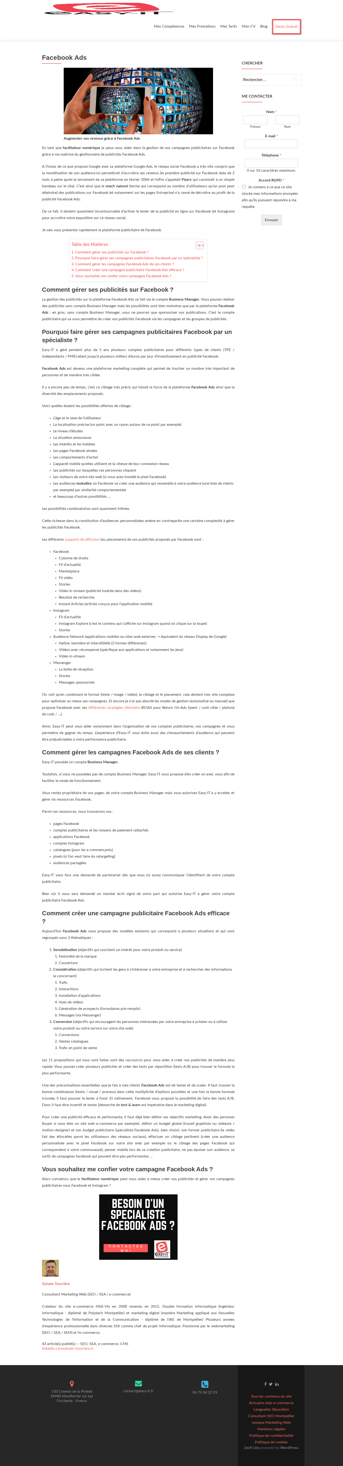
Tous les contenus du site (271, 1396)
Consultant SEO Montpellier (271, 1416)
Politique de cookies (271, 1442)
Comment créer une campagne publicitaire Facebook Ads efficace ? (129, 270)
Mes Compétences (169, 26)
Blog (263, 26)
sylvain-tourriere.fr (78, 1348)
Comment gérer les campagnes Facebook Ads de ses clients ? (124, 264)
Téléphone (271, 155)
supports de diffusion (82, 539)
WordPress (288, 1448)
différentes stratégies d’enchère (114, 708)
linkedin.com (52, 1348)
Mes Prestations (202, 26)
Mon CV (249, 26)
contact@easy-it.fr (138, 1391)
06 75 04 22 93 (204, 1392)
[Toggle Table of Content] (197, 245)
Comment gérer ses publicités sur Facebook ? (112, 252)
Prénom (255, 126)
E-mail (271, 136)
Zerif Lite (252, 1448)
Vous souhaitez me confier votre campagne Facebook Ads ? (123, 276)
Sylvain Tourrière (56, 1284)
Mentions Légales (271, 1429)
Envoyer (271, 220)
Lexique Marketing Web (271, 1422)
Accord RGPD (271, 180)
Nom (271, 112)
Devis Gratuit (287, 26)
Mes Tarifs (228, 26)
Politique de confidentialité (271, 1436)
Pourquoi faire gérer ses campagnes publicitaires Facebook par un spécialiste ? (139, 258)
